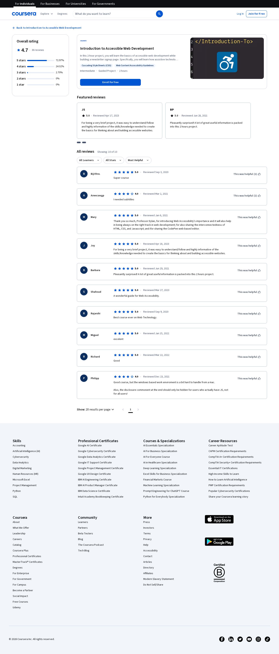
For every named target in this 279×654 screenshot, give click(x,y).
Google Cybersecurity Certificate (97, 451)
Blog (80, 539)
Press (146, 522)
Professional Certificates (27, 556)
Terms (147, 533)
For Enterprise (21, 573)
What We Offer (21, 528)
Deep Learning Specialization (159, 468)
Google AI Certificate (90, 445)
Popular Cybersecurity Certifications (229, 491)
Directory (148, 568)
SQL (15, 497)
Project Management (24, 485)
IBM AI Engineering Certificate (94, 480)
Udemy (17, 607)
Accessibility (150, 551)
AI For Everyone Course (156, 457)
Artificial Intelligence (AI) (26, 451)
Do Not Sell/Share (153, 585)
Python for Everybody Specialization (164, 497)
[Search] (159, 13)
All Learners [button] (86, 160)
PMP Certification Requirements (227, 485)
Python (17, 491)
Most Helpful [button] (135, 160)
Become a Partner (23, 590)
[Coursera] (24, 14)
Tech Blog (83, 551)
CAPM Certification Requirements (227, 451)
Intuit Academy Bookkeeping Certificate (100, 497)
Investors (148, 528)
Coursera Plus (20, 551)
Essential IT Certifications (223, 468)
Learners (83, 522)
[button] (62, 13)
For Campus (19, 585)
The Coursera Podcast (91, 545)
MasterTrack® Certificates (28, 562)
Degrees (18, 568)
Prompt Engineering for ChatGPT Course (166, 491)
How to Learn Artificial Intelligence (228, 480)
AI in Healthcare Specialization (160, 463)
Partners (83, 528)
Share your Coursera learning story (228, 497)
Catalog (17, 545)
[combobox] (110, 13)
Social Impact (20, 596)
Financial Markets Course (157, 480)
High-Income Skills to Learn (224, 474)
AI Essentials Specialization (158, 445)
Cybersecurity (21, 457)
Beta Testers (85, 533)
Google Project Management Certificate (100, 468)
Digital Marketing (22, 468)
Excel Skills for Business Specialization (165, 474)
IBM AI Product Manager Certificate (97, 485)
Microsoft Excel (21, 480)
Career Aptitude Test (221, 445)
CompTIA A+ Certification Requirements (231, 457)
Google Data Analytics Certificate (97, 457)
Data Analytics (21, 463)
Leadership (19, 533)
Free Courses (20, 602)
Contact (147, 556)
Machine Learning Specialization (161, 485)
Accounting (19, 445)
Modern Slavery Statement (158, 579)
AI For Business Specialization (160, 451)
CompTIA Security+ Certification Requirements (235, 463)
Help (145, 545)
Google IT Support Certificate (95, 463)
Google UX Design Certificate (94, 474)
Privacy (147, 539)
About (16, 522)
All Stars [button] (111, 160)
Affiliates (148, 573)
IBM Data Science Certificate (94, 491)
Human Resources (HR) (25, 474)
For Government (22, 579)
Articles (147, 562)
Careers (17, 539)
